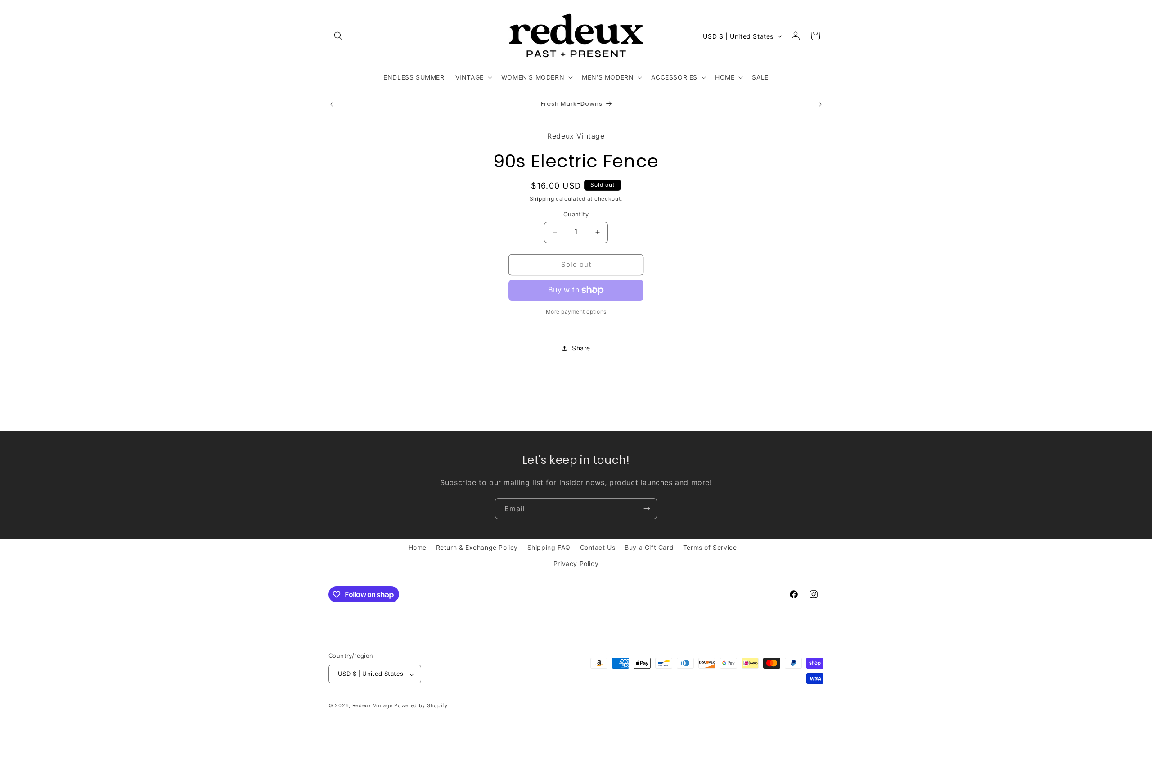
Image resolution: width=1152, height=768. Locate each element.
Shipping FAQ (549, 547)
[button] (338, 36)
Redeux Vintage (372, 706)
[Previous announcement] (332, 104)
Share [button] (581, 348)
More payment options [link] (576, 311)
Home (418, 547)
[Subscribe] (647, 508)
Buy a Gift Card (649, 547)
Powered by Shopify (421, 706)
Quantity (576, 214)
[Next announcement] (820, 104)
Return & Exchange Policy (477, 547)
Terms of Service (710, 547)
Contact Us (598, 547)
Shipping (542, 198)
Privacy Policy (576, 563)
